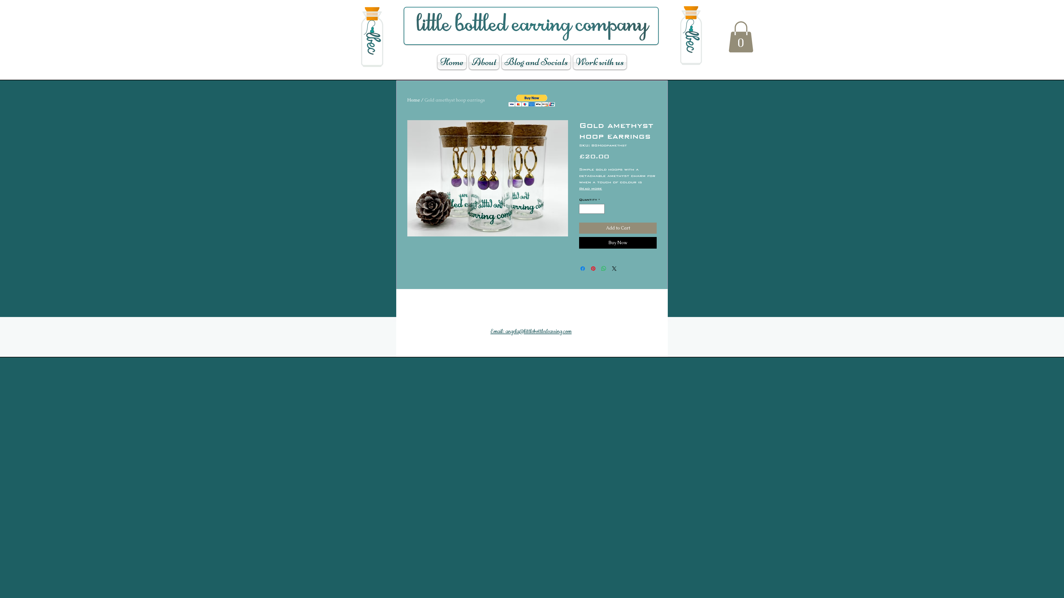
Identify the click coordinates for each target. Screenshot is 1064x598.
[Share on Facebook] (582, 268)
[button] (741, 36)
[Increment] (600, 209)
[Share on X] (614, 268)
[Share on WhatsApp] (603, 268)
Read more (590, 188)
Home (413, 100)
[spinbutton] (592, 209)
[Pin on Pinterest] (593, 268)
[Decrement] (583, 209)
